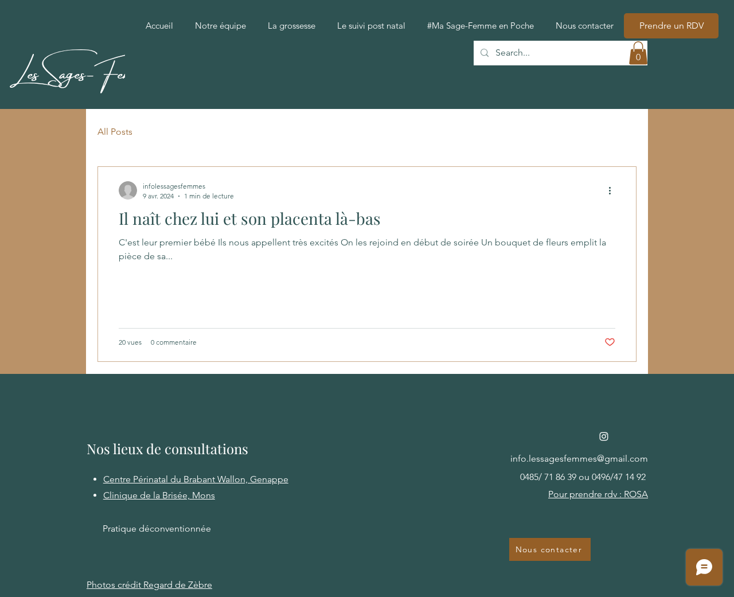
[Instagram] (604, 436)
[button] (638, 53)
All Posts (114, 131)
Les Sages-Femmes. (84, 69)
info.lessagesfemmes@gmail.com (579, 458)
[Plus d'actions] (613, 190)
